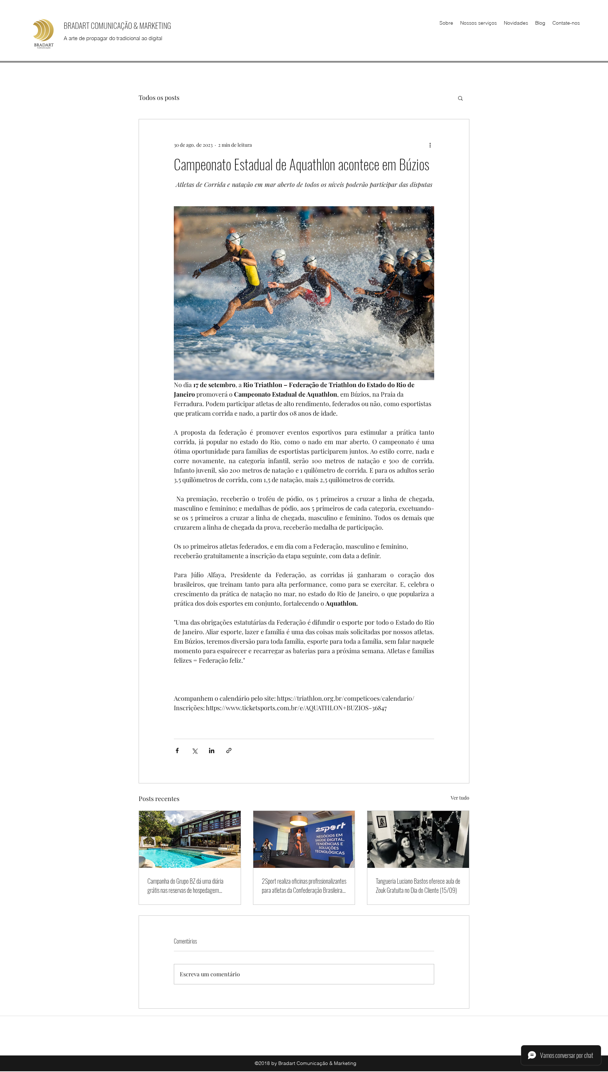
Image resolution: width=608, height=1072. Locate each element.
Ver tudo (460, 797)
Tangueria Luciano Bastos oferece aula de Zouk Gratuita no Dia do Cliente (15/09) (418, 885)
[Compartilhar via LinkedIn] (211, 750)
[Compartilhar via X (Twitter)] (194, 750)
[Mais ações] (430, 144)
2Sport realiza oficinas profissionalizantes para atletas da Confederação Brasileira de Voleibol (304, 885)
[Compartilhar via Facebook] (177, 750)
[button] (460, 98)
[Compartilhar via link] (229, 750)
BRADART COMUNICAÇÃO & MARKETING (117, 25)
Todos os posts (159, 97)
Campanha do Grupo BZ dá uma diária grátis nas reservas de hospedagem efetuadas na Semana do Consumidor (185, 885)
